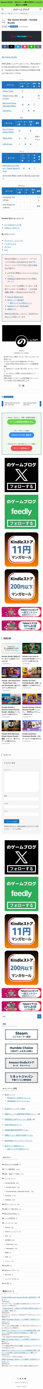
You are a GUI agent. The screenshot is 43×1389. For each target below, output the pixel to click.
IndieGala (10, 1200)
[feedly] (20, 1379)
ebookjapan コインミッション (18, 1100)
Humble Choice (13, 1187)
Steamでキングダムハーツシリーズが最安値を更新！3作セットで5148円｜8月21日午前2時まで (21, 1331)
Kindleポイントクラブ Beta (15, 1108)
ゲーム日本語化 (10, 1218)
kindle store (11, 1244)
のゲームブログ (22, 9)
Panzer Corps (8, 91)
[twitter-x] (19, 385)
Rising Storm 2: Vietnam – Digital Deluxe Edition (11, 168)
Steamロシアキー (12, 1270)
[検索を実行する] (39, 1016)
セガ (6, 249)
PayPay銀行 (24, 306)
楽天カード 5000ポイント (14, 1145)
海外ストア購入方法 (12, 1209)
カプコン (7, 246)
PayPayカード (12, 306)
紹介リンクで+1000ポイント (21, 303)
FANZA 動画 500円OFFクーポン (17, 1130)
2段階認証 (11, 278)
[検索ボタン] (2, 9)
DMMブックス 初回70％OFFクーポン (19, 1135)
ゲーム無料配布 (12, 1169)
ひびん (4, 1321)
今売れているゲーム (12, 227)
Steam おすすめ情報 (12, 1164)
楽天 (8, 1236)
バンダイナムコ (10, 243)
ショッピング (10, 1223)
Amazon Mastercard (15, 297)
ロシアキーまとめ (12, 1279)
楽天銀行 (20, 300)
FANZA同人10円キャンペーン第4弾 (18, 1119)
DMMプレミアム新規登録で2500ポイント (20, 1114)
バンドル (9, 1178)
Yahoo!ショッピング (13, 1232)
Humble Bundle (14, 26)
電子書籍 (10, 1240)
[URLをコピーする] (38, 46)
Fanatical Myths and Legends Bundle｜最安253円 (19, 1297)
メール (6, 803)
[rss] (23, 1379)
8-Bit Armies (7, 144)
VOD (8, 1257)
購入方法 (9, 1275)
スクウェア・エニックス (13, 240)
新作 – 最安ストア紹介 (13, 1174)
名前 (5, 796)
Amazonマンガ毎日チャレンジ (18, 1097)
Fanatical (10, 1196)
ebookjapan (11, 1248)
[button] (5, 46)
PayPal (21, 262)
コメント (7, 770)
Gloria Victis (7, 138)
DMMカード (11, 309)
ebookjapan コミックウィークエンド (18, 1140)
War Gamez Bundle (9, 57)
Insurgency (7, 110)
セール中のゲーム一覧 (12, 224)
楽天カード (11, 300)
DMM (8, 1253)
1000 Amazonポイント (13, 1124)
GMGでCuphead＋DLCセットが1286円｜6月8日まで (20, 1319)
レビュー (9, 1261)
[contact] (23, 385)
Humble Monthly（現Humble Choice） (20, 1191)
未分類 (7, 1283)
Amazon (9, 1227)
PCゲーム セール (12, 1204)
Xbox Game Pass (11, 1213)
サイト (6, 811)
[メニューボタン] (40, 9)
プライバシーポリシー (21, 1382)
